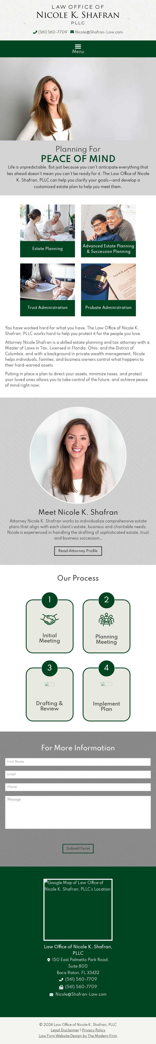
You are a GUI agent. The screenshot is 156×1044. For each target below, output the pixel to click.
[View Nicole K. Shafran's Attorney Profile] (78, 506)
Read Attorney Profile (78, 551)
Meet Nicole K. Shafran (78, 512)
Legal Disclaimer (65, 1030)
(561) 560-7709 (52, 32)
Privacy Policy (93, 1030)
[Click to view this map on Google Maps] (78, 910)
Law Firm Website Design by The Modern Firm (78, 1036)
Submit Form (78, 848)
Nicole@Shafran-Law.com (99, 32)
